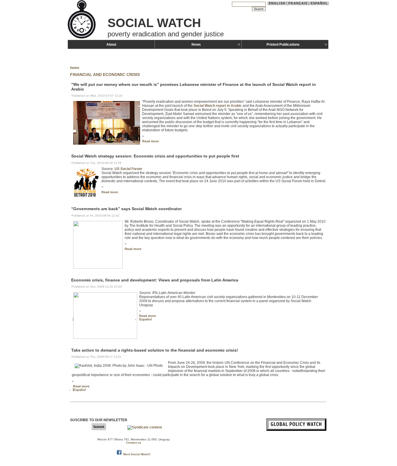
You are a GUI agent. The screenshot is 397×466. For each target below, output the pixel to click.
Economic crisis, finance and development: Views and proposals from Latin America (154, 280)
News (196, 44)
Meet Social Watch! (136, 454)
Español (319, 3)
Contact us (133, 442)
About (111, 44)
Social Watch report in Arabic (218, 106)
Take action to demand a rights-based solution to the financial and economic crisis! (154, 350)
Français (297, 3)
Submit (98, 426)
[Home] (82, 38)
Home (74, 68)
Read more (150, 141)
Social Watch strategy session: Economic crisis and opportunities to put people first (155, 156)
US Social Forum (128, 169)
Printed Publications (283, 44)
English (277, 3)
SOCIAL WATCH (154, 23)
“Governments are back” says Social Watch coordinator (126, 209)
